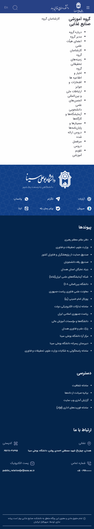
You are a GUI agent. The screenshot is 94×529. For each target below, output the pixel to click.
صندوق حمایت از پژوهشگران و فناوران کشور (65, 255)
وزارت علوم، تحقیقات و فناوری (72, 247)
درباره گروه (75, 32)
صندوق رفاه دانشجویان (76, 262)
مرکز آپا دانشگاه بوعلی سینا (74, 336)
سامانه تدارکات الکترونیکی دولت (71, 306)
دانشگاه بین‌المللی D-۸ (76, 284)
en (6, 7)
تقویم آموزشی (77, 153)
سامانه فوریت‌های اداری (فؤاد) (72, 408)
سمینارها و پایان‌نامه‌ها (75, 126)
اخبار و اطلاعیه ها (76, 75)
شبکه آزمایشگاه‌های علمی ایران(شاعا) (68, 277)
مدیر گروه (76, 36)
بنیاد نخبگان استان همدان (74, 269)
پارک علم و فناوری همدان (75, 329)
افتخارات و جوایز (75, 85)
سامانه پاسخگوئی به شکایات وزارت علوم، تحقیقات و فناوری (56, 351)
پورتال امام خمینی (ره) (76, 299)
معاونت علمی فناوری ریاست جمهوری (68, 291)
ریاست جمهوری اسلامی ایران (73, 314)
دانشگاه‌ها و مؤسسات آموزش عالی (70, 321)
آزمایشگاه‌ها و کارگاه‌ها (73, 117)
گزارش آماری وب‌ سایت (76, 400)
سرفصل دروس (77, 144)
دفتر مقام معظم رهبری (76, 240)
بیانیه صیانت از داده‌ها (76, 393)
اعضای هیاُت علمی (74, 44)
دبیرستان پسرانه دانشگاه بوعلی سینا (69, 343)
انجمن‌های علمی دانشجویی (75, 105)
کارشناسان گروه (76, 53)
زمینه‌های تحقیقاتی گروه (76, 64)
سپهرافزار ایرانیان (41, 522)
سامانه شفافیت (80, 385)
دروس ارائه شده (75, 135)
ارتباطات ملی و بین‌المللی (74, 94)
